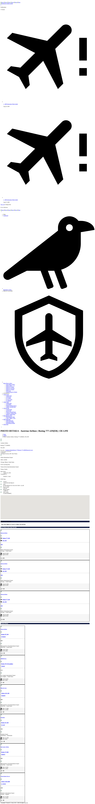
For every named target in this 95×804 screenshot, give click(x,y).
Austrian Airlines (9, 450)
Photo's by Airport (10, 389)
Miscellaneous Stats (10, 417)
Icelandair (3, 717)
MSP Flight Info (9, 420)
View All (3, 204)
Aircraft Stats (9, 409)
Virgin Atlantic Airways (5, 776)
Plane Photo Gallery (10, 384)
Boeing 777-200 (6, 538)
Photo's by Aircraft (10, 388)
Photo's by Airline (10, 387)
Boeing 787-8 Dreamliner (7, 663)
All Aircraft (8, 410)
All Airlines (8, 404)
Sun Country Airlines (5, 746)
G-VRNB (3, 784)
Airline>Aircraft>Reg (11, 407)
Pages (4, 434)
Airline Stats (9, 403)
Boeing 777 (15, 450)
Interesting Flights (10, 422)
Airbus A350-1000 (5, 781)
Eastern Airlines (4, 629)
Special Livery (30, 450)
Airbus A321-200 (5, 693)
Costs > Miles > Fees (10, 418)
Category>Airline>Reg (11, 413)
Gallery (5, 435)
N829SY (3, 754)
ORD (2, 544)
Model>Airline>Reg (10, 414)
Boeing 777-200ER (22, 450)
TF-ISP (3, 725)
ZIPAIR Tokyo (3, 658)
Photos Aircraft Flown (11, 412)
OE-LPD (4, 540)
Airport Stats (9, 395)
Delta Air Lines (4, 688)
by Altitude (8, 400)
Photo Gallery (10, 385)
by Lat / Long (9, 399)
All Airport (8, 397)
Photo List (8, 390)
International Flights (10, 423)
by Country (8, 398)
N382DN (3, 695)
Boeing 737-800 (4, 752)
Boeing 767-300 (4, 634)
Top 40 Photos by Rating (11, 392)
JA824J (3, 666)
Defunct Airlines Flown (11, 405)
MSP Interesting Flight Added (10, 104)
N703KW (3, 636)
